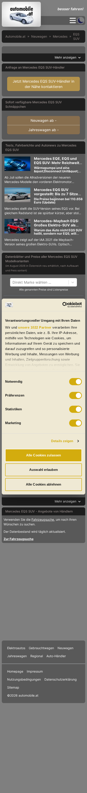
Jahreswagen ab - (43, 130)
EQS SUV (76, 36)
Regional (36, 656)
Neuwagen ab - (43, 120)
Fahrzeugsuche (42, 519)
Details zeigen (62, 441)
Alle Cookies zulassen (43, 455)
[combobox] (13, 282)
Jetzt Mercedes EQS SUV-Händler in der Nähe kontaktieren (43, 84)
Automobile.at (15, 36)
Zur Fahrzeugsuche (18, 539)
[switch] (75, 395)
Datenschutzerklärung (60, 679)
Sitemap (13, 687)
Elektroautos (16, 648)
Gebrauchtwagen (41, 648)
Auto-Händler (56, 656)
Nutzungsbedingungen (24, 679)
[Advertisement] (43, 590)
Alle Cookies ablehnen (43, 484)
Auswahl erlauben (43, 470)
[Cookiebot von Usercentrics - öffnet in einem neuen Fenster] (62, 305)
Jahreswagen (17, 656)
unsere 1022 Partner (35, 327)
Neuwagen (39, 36)
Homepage (15, 671)
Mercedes (60, 36)
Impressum (35, 671)
